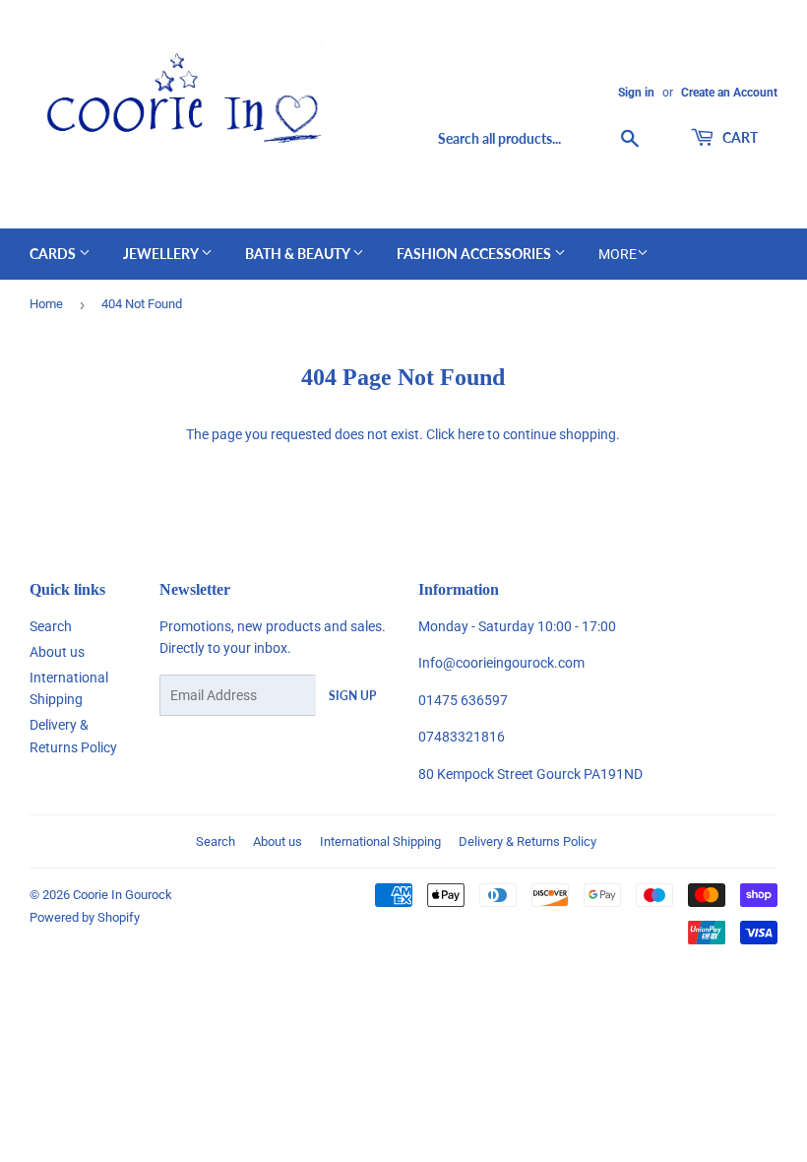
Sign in (636, 92)
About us (57, 652)
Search (51, 626)
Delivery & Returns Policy (527, 841)
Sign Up (352, 695)
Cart (738, 137)
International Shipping (380, 841)
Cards (54, 253)
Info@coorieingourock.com (501, 663)
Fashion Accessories (475, 253)
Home (46, 303)
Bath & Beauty (298, 253)
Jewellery (162, 253)
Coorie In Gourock (122, 894)
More (617, 254)
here (471, 434)
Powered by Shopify (85, 917)
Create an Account (729, 92)
